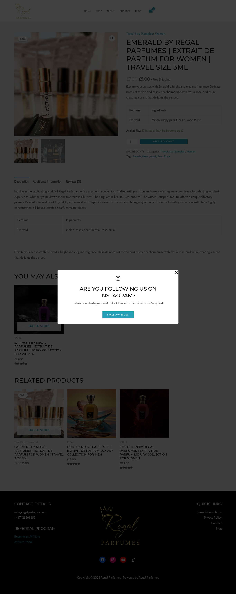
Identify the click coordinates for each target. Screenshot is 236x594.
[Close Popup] (176, 272)
